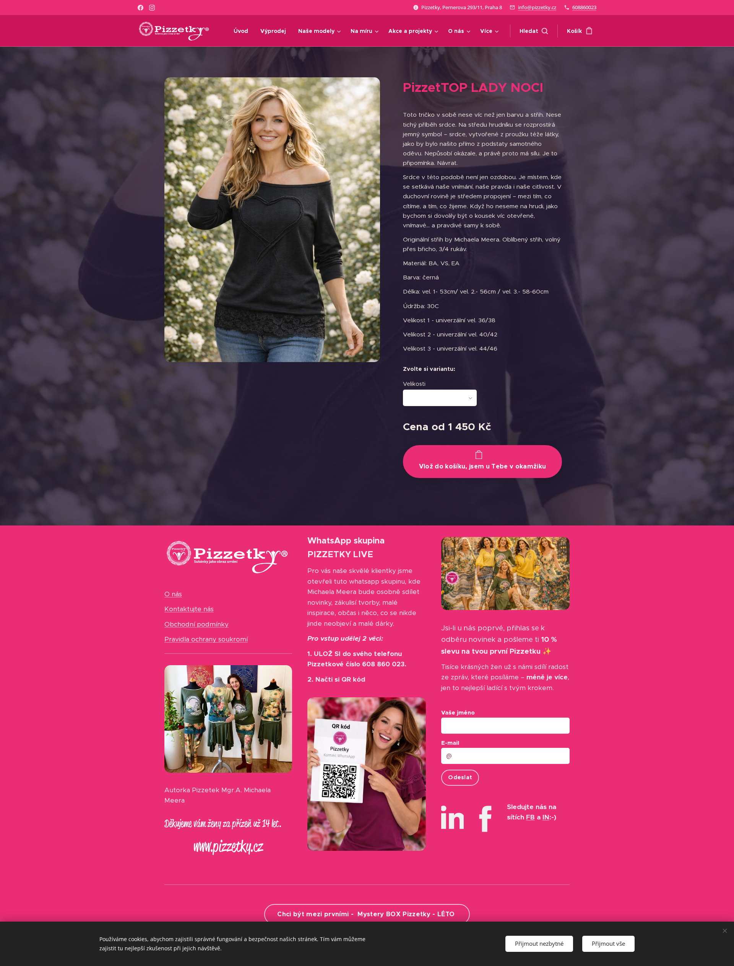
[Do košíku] (482, 461)
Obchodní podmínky (196, 624)
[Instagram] (152, 7)
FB (530, 817)
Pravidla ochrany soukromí (206, 639)
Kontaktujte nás (189, 609)
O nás (173, 594)
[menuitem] (243, 31)
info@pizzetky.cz (537, 7)
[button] (533, 31)
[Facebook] (140, 7)
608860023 (584, 7)
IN (545, 817)
